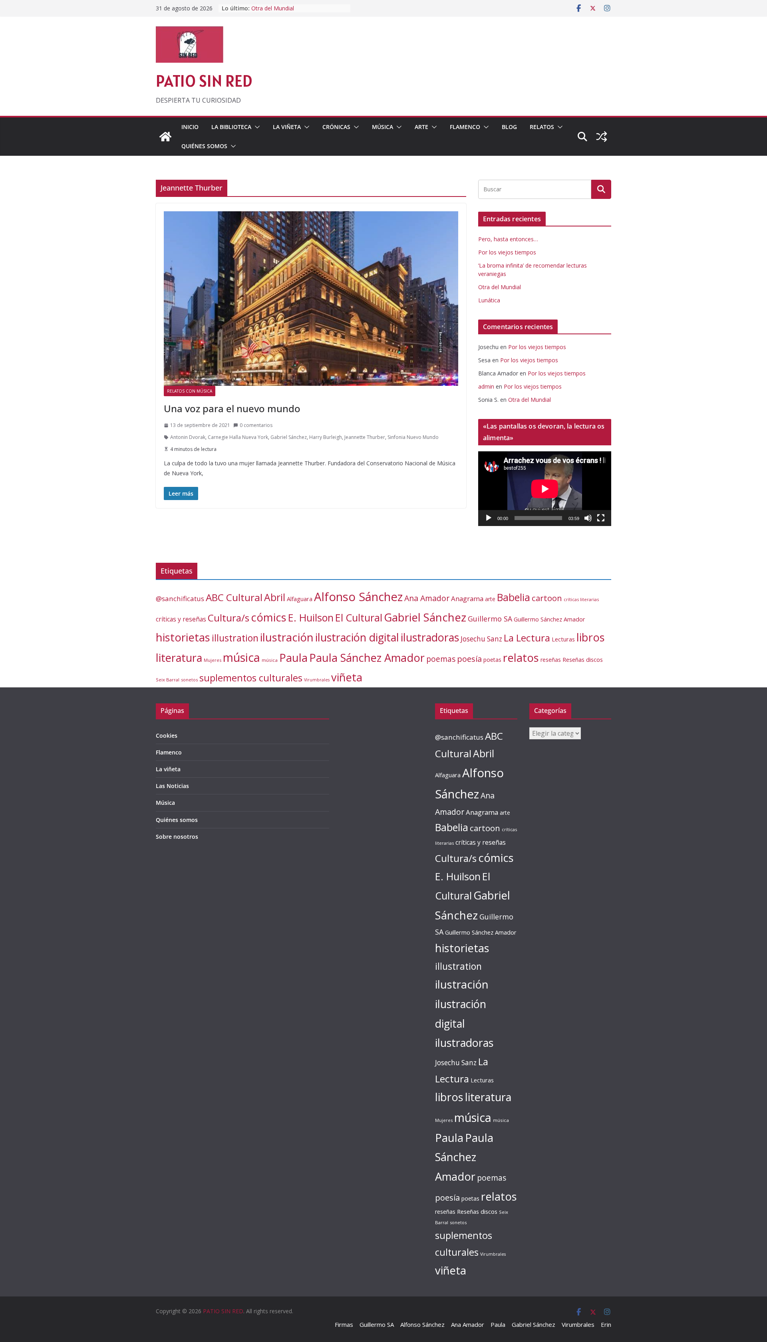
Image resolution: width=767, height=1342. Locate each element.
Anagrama (467, 598)
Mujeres (212, 660)
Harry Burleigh (325, 437)
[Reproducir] (489, 518)
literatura (179, 657)
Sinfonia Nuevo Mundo (413, 437)
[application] (544, 488)
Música (382, 127)
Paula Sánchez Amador (367, 657)
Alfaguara (299, 599)
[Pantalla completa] (601, 518)
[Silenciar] (588, 518)
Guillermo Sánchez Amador (549, 619)
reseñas (550, 659)
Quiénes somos (204, 146)
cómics (268, 617)
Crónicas (336, 127)
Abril (274, 597)
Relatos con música (189, 391)
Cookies (166, 735)
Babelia (513, 597)
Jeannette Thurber (364, 437)
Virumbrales (317, 680)
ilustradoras (430, 637)
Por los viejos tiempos (507, 252)
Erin (606, 1324)
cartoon (547, 598)
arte (490, 599)
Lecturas (563, 639)
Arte (421, 127)
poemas (440, 659)
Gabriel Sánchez (288, 437)
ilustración (287, 637)
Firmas (344, 1324)
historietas (183, 637)
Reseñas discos (582, 659)
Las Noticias (172, 786)
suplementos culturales (250, 677)
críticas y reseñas (181, 619)
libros (590, 637)
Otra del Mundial (272, 8)
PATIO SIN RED (204, 81)
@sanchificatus (180, 598)
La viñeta (287, 127)
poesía (469, 658)
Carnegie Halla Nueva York (238, 437)
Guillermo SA (490, 618)
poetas (492, 659)
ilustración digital (357, 637)
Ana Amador (426, 598)
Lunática (489, 300)
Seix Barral (167, 680)
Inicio (190, 127)
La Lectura (527, 637)
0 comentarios (256, 425)
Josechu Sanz (481, 638)
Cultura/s (228, 617)
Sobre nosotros (177, 836)
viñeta (346, 677)
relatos (521, 657)
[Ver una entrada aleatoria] (601, 136)
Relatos (542, 127)
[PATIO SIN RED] (165, 136)
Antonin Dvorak (187, 437)
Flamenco (465, 127)
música (241, 657)
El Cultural (358, 617)
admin (486, 386)
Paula (293, 657)
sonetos (189, 680)
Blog (509, 127)
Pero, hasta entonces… (508, 239)
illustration (235, 637)
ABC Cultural (234, 597)
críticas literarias (581, 599)
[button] (255, 127)
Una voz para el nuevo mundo (232, 408)
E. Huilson (311, 617)
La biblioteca (231, 127)
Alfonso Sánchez (358, 597)
